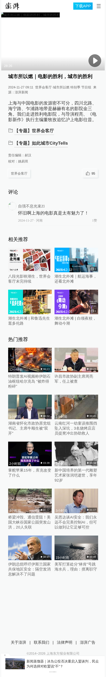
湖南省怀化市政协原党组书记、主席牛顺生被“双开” (29, 428)
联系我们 (41, 642)
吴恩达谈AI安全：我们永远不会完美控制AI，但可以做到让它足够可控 (76, 522)
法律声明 (64, 642)
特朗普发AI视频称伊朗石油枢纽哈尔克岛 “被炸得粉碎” (29, 381)
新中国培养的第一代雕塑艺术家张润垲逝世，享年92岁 (76, 475)
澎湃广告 (87, 642)
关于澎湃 (18, 642)
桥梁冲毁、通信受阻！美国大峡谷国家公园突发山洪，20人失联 (29, 522)
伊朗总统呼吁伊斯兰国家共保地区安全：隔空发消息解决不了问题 (29, 569)
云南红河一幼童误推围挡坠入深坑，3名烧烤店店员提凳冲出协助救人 (76, 428)
